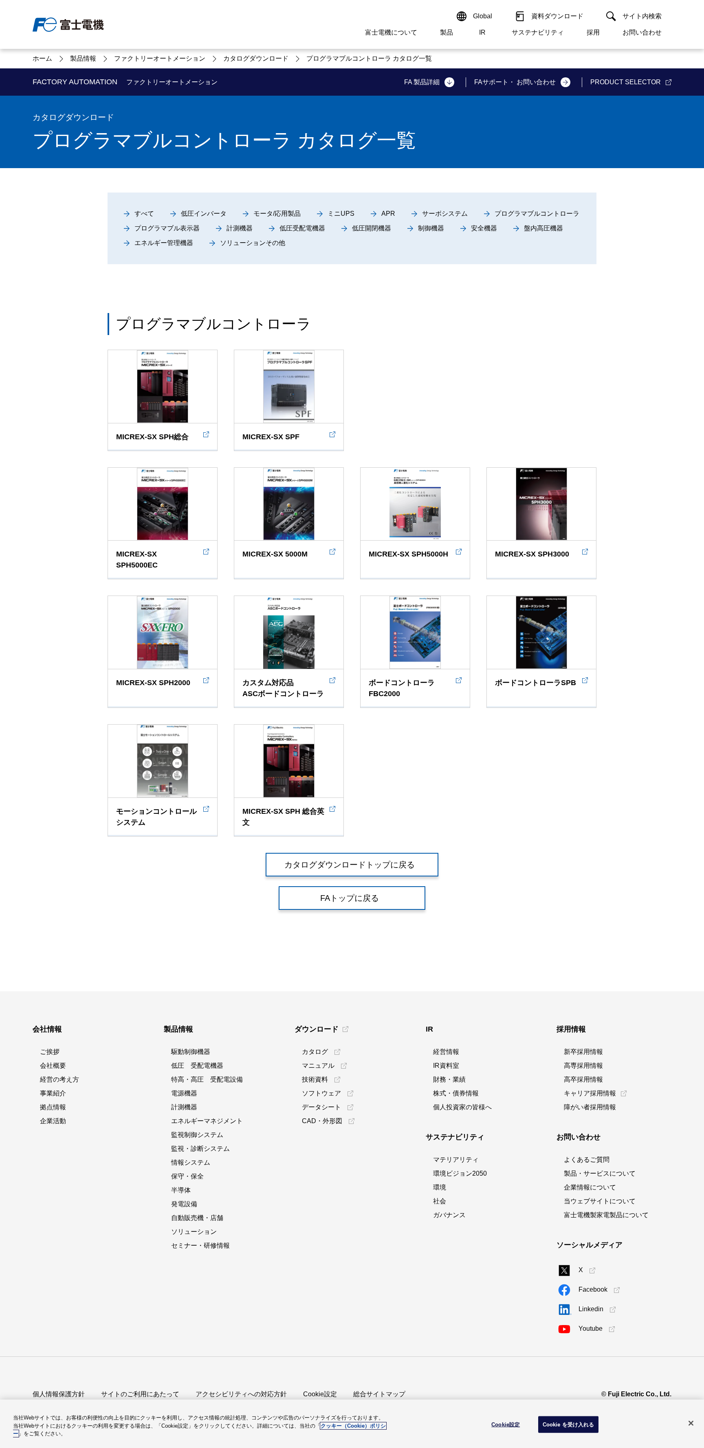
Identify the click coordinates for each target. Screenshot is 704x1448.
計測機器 (184, 1107)
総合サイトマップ (379, 1394)
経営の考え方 (59, 1079)
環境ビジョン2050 (460, 1173)
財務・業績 (449, 1079)
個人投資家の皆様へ (462, 1107)
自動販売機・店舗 (197, 1217)
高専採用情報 (583, 1065)
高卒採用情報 (583, 1079)
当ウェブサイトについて (600, 1201)
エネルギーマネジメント (207, 1120)
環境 (439, 1187)
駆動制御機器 (190, 1051)
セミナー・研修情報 (200, 1245)
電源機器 (184, 1093)
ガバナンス (449, 1214)
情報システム (190, 1162)
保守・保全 (187, 1176)
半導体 (181, 1190)
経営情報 (446, 1051)
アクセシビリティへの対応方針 (241, 1394)
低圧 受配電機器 (197, 1065)
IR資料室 (446, 1065)
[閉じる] (691, 1423)
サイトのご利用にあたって (140, 1394)
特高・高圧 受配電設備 (207, 1079)
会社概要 (53, 1065)
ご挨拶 (49, 1051)
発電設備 (184, 1203)
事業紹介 (53, 1093)
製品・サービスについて (600, 1173)
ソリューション (194, 1231)
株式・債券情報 (456, 1093)
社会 (439, 1201)
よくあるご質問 (586, 1159)
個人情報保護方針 (59, 1394)
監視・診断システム (200, 1148)
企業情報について (590, 1187)
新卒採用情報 (583, 1051)
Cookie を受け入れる (568, 1424)
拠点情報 (53, 1107)
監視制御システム (197, 1134)
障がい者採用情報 (590, 1107)
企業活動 (53, 1120)
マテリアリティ (456, 1159)
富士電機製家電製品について (606, 1214)
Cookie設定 (320, 1394)
